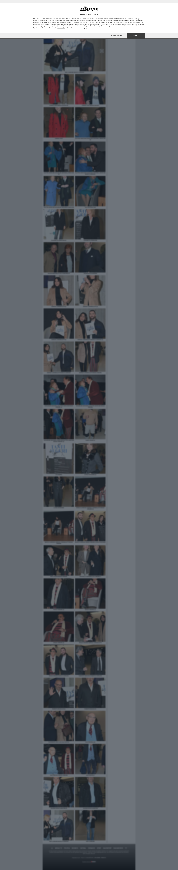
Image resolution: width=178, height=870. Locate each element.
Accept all (136, 35)
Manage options (116, 35)
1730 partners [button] (45, 19)
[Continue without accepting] (35, 1)
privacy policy (61, 28)
